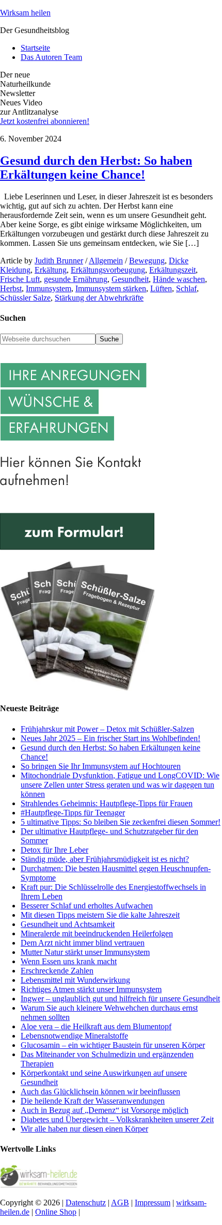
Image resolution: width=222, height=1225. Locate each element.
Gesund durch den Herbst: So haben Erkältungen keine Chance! (96, 167)
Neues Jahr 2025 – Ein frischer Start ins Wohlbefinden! (110, 738)
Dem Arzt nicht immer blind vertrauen (83, 942)
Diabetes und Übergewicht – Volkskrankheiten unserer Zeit (117, 1119)
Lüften (161, 288)
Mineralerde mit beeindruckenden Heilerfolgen (97, 933)
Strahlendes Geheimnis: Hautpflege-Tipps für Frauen (107, 803)
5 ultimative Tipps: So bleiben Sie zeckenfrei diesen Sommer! (120, 822)
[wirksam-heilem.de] (38, 1185)
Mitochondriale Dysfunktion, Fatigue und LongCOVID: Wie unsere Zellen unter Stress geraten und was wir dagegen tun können (120, 784)
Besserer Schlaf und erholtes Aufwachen (87, 905)
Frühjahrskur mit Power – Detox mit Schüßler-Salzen (107, 729)
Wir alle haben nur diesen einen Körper (84, 1128)
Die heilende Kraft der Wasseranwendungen (93, 1100)
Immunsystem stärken (110, 288)
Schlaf (186, 288)
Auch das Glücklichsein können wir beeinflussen (100, 1091)
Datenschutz (86, 1202)
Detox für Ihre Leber (54, 849)
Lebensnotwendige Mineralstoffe (74, 1035)
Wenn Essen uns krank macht (69, 961)
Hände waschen (179, 279)
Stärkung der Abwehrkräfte (99, 297)
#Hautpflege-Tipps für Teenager (73, 812)
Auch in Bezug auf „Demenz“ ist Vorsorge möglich (104, 1110)
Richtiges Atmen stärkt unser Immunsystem (91, 989)
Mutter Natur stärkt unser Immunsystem (85, 952)
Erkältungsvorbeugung (108, 269)
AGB (120, 1202)
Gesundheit (130, 279)
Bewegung (147, 260)
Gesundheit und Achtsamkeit (68, 924)
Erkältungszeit (172, 269)
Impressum (152, 1202)
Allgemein (106, 260)
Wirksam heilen (25, 12)
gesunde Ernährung (75, 279)
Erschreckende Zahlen (57, 970)
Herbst (11, 288)
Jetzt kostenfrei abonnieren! (44, 121)
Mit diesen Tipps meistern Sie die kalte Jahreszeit (100, 914)
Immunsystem (48, 288)
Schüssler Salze (25, 297)
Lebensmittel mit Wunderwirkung (75, 980)
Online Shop (55, 1211)
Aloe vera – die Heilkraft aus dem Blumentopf (96, 1026)
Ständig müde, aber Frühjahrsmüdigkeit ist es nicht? (105, 859)
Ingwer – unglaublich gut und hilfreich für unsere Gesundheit (120, 998)
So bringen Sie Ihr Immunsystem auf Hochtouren (101, 766)
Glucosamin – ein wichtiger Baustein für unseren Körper (113, 1045)
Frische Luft (20, 279)
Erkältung (51, 269)
